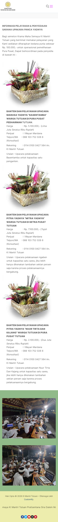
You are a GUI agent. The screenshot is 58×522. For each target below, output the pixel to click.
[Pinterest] (35, 516)
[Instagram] (32, 516)
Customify (28, 499)
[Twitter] (25, 516)
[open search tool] (47, 6)
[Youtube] (29, 516)
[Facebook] (22, 516)
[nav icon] (51, 6)
